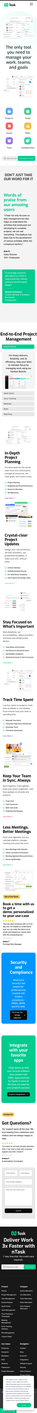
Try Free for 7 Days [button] (26, 158)
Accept (24, 1405)
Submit (18, 1211)
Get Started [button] (30, 1267)
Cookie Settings (8, 1410)
